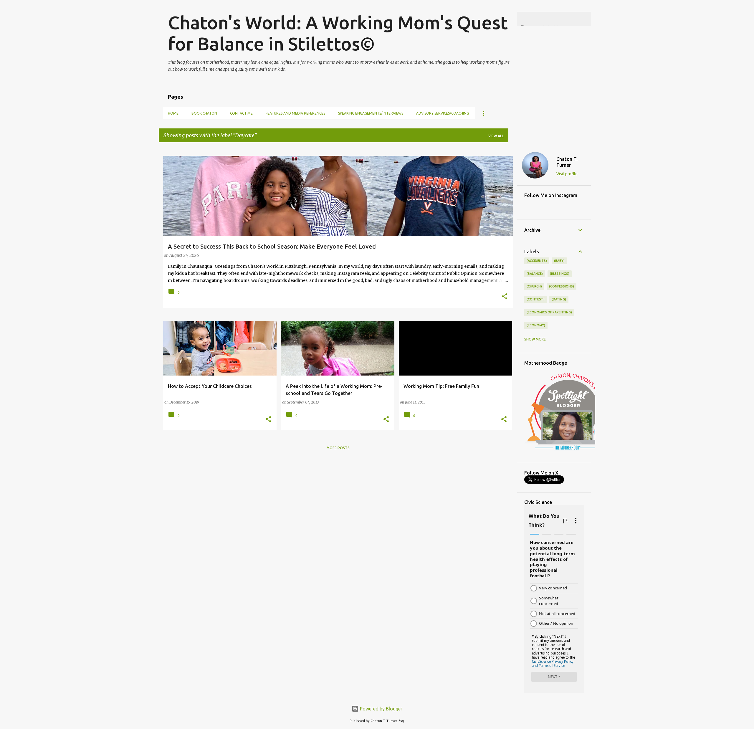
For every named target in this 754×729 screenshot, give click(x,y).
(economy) (536, 325)
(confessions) (561, 286)
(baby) (559, 260)
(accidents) (537, 260)
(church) (534, 286)
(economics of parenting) (549, 312)
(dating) (559, 299)
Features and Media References (295, 113)
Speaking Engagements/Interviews (370, 113)
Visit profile (567, 173)
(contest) (536, 299)
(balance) (535, 273)
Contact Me (241, 113)
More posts (338, 448)
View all (496, 136)
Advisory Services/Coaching (442, 113)
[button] (504, 297)
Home (173, 113)
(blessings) (559, 273)
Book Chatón (204, 113)
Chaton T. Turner (567, 162)
